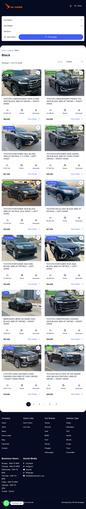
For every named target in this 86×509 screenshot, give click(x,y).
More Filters (11, 37)
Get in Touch (27, 423)
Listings (10, 50)
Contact (4, 448)
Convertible (70, 452)
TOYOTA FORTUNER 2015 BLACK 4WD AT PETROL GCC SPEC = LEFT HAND (20, 211)
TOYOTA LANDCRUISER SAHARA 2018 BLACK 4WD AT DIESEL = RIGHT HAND (64, 321)
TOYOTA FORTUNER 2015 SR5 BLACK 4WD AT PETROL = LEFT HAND (18, 266)
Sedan (68, 423)
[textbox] (43, 20)
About (4, 431)
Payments (5, 444)
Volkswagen (49, 452)
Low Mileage (8, 128)
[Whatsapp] (6, 503)
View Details (32, 119)
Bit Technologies (78, 502)
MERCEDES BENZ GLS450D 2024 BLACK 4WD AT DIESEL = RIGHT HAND (19, 321)
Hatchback (70, 427)
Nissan (47, 444)
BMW (47, 435)
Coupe (68, 444)
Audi (46, 431)
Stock (4, 427)
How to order (6, 435)
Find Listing (52, 37)
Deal (6, 293)
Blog (3, 440)
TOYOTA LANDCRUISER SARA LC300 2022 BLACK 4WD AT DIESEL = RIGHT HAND (21, 101)
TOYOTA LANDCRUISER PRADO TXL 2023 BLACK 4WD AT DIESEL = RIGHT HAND (64, 101)
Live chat (26, 427)
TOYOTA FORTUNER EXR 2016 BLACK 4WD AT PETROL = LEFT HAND (61, 266)
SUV (68, 431)
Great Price (8, 72)
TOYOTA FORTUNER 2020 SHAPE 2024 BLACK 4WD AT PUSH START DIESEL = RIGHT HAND (62, 156)
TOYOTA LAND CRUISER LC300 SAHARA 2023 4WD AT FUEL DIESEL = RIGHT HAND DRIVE (20, 376)
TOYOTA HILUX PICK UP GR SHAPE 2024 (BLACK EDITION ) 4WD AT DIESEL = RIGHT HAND (63, 376)
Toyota (47, 423)
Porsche (48, 427)
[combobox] (43, 20)
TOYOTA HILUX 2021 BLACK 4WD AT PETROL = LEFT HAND (63, 210)
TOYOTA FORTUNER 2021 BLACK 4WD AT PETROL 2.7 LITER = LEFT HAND (19, 156)
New (49, 348)
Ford (46, 440)
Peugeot (48, 448)
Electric (69, 440)
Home (4, 50)
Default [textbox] (69, 62)
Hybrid (68, 435)
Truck (68, 448)
